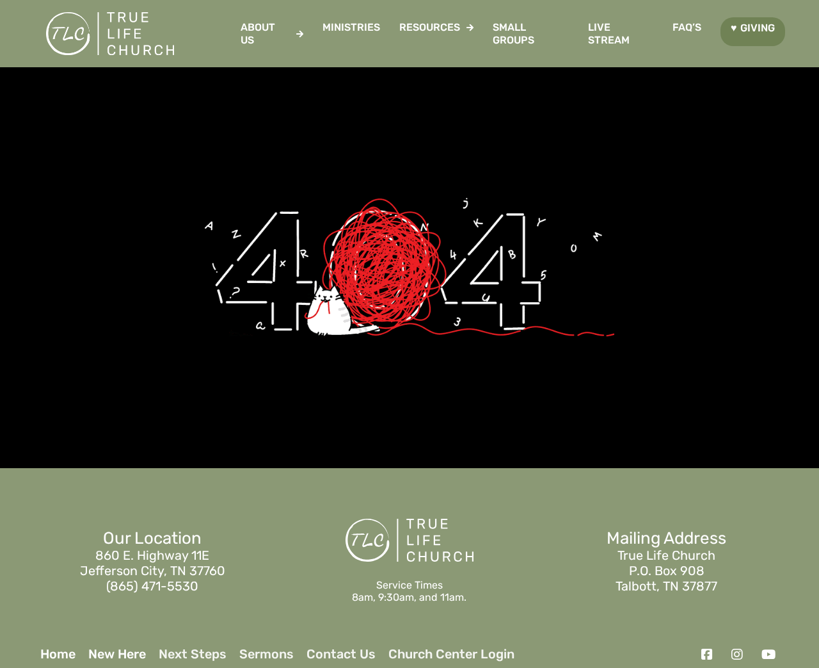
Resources (429, 27)
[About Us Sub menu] (299, 34)
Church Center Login (451, 654)
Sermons (266, 654)
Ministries (351, 27)
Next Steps (193, 654)
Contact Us (341, 654)
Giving (757, 28)
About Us (258, 33)
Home (58, 654)
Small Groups (513, 33)
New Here (117, 654)
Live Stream (609, 33)
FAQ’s (686, 27)
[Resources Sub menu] (469, 27)
